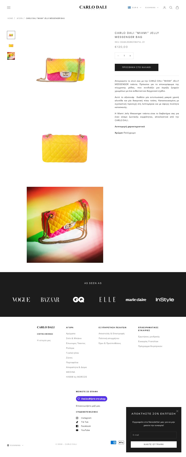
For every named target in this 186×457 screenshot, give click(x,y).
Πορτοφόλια (72, 362)
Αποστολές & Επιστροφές (112, 333)
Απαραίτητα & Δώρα (76, 367)
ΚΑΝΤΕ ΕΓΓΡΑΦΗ (154, 444)
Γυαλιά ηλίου (72, 353)
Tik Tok (84, 422)
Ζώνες (69, 357)
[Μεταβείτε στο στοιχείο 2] (11, 45)
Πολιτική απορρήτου (109, 338)
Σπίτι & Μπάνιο (74, 338)
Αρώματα (70, 333)
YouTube (85, 430)
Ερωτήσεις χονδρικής (149, 336)
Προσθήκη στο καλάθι (136, 67)
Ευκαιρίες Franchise (148, 341)
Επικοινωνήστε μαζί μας (88, 406)
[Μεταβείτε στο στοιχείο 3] (11, 56)
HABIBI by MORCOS (76, 377)
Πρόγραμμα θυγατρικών (150, 346)
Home (10, 18)
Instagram (86, 418)
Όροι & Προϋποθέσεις (110, 343)
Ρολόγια (70, 348)
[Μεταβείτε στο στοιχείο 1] (11, 35)
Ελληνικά (150, 8)
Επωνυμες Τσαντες (75, 343)
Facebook (86, 426)
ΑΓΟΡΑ (20, 18)
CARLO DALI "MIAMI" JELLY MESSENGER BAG (45, 18)
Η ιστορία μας (44, 340)
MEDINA (70, 372)
